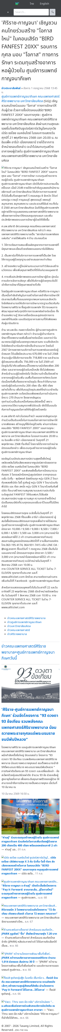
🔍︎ (52, 12)
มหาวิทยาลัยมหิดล (31, 101)
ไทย (32, 4)
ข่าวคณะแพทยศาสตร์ (18, 630)
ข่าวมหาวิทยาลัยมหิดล (19, 626)
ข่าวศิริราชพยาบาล (17, 634)
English (44, 4)
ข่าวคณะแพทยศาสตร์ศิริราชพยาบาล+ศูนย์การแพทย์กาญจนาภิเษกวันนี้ (28, 652)
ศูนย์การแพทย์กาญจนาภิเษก (19, 96)
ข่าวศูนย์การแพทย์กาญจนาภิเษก (24, 622)
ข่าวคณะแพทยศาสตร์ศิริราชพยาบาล (26, 618)
